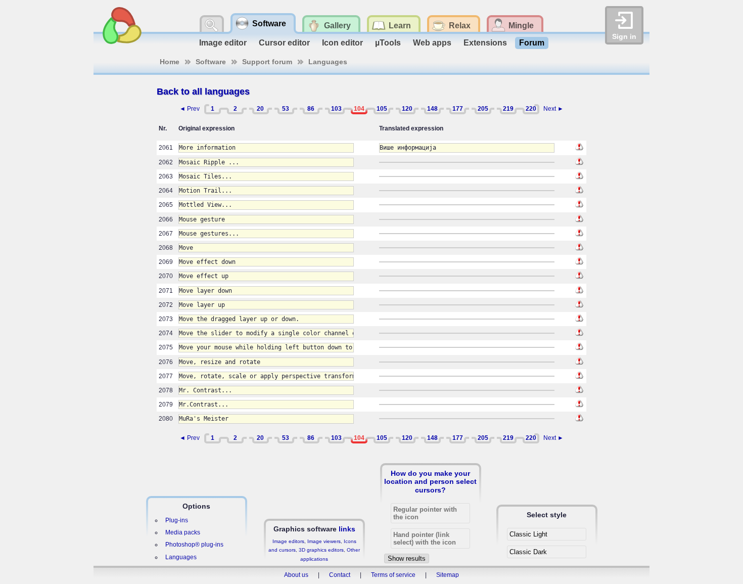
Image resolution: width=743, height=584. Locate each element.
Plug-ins (176, 520)
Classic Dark (528, 552)
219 (508, 108)
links (347, 529)
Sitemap (447, 574)
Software (211, 62)
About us (296, 574)
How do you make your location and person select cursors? (430, 481)
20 (260, 108)
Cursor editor (284, 42)
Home (169, 62)
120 (407, 108)
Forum (531, 42)
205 (483, 108)
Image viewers (324, 541)
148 (432, 108)
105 (382, 108)
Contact (339, 574)
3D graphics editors (321, 550)
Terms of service (393, 574)
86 (310, 108)
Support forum (267, 62)
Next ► (553, 108)
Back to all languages (203, 91)
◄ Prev (189, 108)
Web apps (432, 42)
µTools (388, 42)
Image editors (288, 541)
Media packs (182, 532)
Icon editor (342, 42)
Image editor (223, 42)
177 (457, 108)
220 (531, 108)
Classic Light (528, 534)
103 (336, 108)
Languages (327, 62)
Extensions (485, 42)
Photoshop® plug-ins (194, 544)
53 (285, 108)
